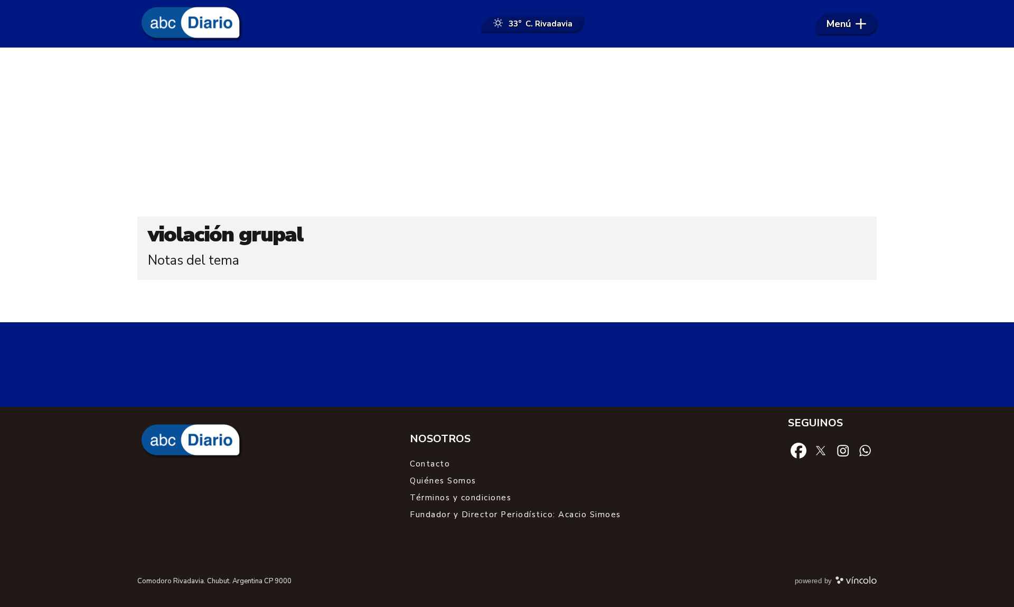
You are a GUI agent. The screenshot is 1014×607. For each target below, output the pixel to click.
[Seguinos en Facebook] (798, 450)
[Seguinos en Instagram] (842, 450)
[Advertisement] (507, 132)
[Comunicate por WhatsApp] (865, 450)
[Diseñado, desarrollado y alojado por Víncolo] (856, 582)
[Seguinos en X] (820, 450)
